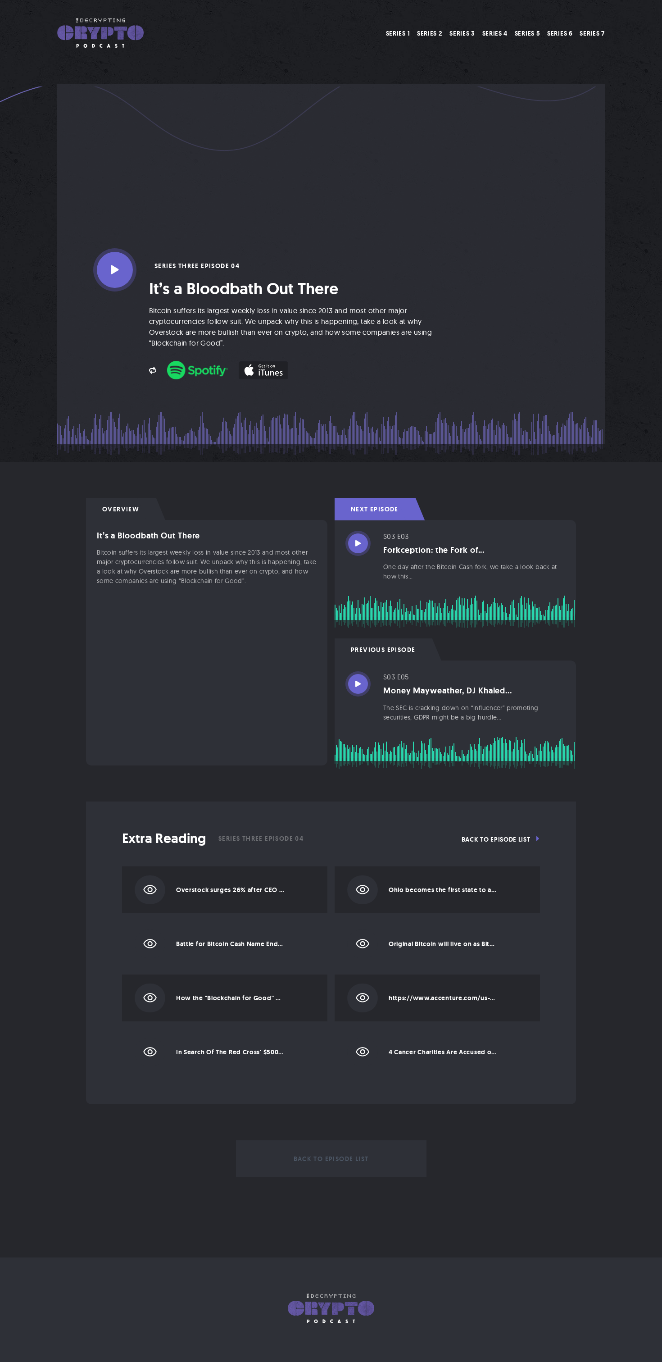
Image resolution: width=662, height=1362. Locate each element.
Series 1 (398, 33)
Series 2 (430, 33)
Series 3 (462, 33)
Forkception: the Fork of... (434, 550)
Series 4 (495, 33)
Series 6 (560, 33)
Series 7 (592, 33)
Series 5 (527, 33)
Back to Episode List (497, 839)
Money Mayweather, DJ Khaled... (447, 690)
